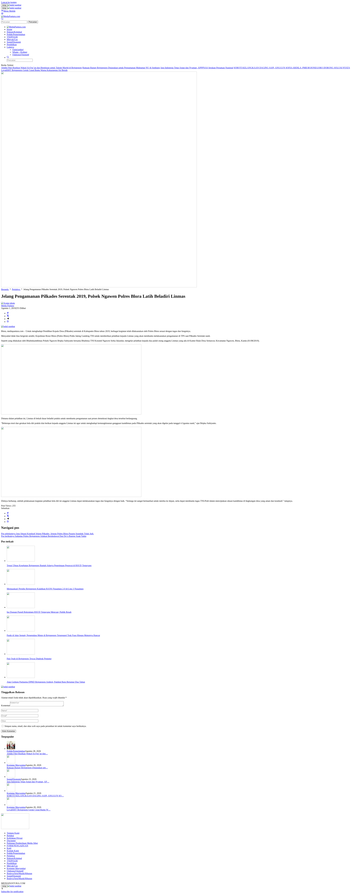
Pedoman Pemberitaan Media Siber (22, 843)
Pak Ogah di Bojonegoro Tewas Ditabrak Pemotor (29, 658)
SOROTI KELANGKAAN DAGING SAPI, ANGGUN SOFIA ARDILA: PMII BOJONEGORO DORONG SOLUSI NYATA (292, 68)
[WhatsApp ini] (8, 321)
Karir (9, 848)
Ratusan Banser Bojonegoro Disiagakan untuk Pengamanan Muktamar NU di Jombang (121, 68)
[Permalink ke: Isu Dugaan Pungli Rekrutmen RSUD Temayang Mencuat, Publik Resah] (21, 607)
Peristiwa (11, 856)
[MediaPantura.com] (10, 16)
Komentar (5, 705)
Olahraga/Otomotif (15, 871)
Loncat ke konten (9, 2)
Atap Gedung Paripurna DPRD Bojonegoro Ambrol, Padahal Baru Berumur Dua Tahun (46, 682)
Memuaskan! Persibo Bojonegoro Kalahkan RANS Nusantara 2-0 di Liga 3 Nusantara (45, 589)
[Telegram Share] (8, 319)
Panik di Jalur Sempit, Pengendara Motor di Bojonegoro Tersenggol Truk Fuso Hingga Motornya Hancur (53, 635)
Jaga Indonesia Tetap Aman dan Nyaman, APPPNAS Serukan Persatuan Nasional (196, 68)
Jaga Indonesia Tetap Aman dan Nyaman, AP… (28, 781)
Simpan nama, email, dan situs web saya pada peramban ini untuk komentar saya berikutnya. (45, 726)
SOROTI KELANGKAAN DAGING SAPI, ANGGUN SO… (35, 796)
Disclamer (11, 840)
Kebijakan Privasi (14, 838)
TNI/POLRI (12, 861)
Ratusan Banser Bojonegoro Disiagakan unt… (27, 767)
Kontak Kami (13, 851)
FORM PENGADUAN (17, 845)
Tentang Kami (13, 833)
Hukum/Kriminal (14, 858)
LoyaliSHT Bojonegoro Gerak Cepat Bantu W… (28, 810)
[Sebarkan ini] (8, 313)
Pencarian (33, 22)
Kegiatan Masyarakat (16, 765)
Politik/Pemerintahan (16, 751)
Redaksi (10, 835)
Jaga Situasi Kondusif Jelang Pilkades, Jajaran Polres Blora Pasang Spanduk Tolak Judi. (47, 533)
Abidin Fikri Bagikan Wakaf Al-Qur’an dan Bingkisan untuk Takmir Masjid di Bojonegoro (41, 68)
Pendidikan (12, 863)
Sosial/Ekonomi (14, 779)
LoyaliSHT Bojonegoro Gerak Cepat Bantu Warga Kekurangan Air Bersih (34, 70)
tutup (4, 5)
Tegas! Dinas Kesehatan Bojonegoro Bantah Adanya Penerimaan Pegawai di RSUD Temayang (49, 565)
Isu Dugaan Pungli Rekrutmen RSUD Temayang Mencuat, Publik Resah (39, 612)
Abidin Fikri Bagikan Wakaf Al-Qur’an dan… (27, 753)
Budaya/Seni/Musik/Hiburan (19, 873)
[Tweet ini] (8, 316)
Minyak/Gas (12, 866)
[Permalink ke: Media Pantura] (8, 303)
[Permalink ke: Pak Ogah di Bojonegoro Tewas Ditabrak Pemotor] (21, 654)
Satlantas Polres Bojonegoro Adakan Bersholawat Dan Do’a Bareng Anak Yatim (43, 536)
